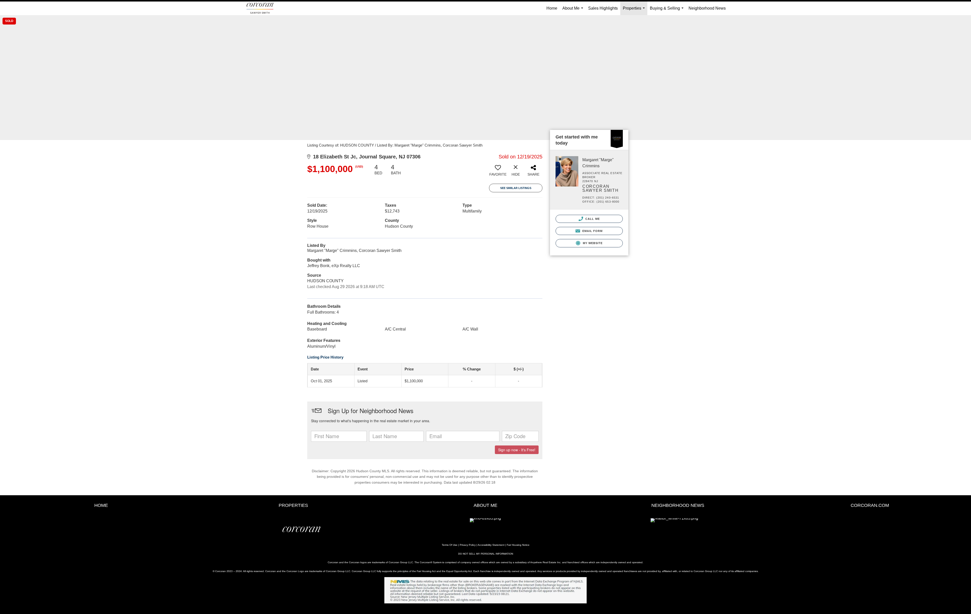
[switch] (498, 172)
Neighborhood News (707, 8)
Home (551, 8)
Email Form (592, 230)
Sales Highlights (603, 8)
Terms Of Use (449, 545)
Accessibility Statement (491, 545)
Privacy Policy (468, 545)
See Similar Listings (515, 188)
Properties (635, 10)
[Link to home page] (262, 8)
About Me (573, 10)
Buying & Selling (668, 10)
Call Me (592, 218)
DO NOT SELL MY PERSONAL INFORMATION (485, 553)
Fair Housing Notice (518, 545)
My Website (592, 243)
